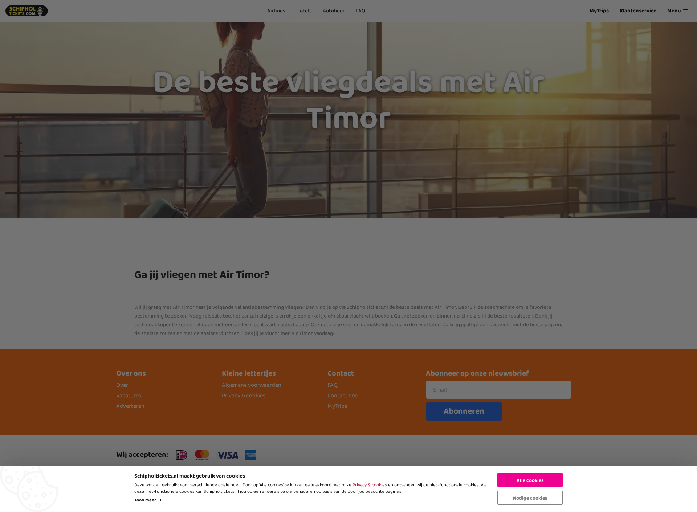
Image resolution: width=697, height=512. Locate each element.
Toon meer (145, 500)
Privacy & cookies (369, 485)
